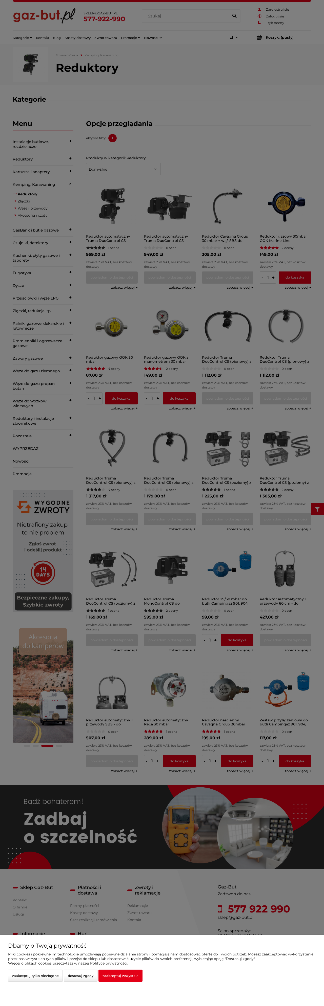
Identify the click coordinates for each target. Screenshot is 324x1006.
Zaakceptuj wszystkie (120, 976)
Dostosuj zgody (80, 976)
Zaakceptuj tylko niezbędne (35, 976)
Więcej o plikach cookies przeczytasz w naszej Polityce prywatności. (68, 963)
